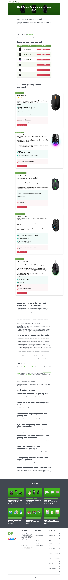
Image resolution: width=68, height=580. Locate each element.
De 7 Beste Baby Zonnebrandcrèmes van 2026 (51, 521)
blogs (49, 538)
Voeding (50, 566)
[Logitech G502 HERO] (55, 231)
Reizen (50, 556)
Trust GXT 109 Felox (22, 261)
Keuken (50, 550)
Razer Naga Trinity (22, 175)
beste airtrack (37, 532)
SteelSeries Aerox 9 (30, 34)
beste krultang (37, 540)
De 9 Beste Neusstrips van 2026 (15, 520)
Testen (50, 561)
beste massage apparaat (39, 545)
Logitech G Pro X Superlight (32, 31)
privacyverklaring (24, 545)
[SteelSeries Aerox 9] (55, 149)
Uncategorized (51, 563)
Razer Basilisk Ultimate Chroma (29, 366)
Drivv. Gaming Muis (30, 32)
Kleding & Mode (51, 551)
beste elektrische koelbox (39, 535)
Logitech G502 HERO (22, 216)
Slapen (50, 558)
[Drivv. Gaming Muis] (55, 110)
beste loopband (37, 543)
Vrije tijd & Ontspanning (52, 568)
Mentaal (50, 555)
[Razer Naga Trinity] (55, 190)
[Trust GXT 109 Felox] (55, 276)
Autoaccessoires (51, 533)
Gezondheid (50, 545)
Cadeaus (50, 540)
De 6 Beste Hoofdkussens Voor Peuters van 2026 (50, 501)
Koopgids (32, 11)
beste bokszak (37, 533)
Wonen (50, 571)
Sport (49, 560)
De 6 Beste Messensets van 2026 (33, 501)
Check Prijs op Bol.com (21, 125)
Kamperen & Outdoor (52, 548)
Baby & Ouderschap (52, 535)
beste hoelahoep (37, 538)
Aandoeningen (51, 532)
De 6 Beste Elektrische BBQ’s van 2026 (15, 501)
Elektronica (36, 11)
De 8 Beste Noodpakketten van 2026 (32, 521)
